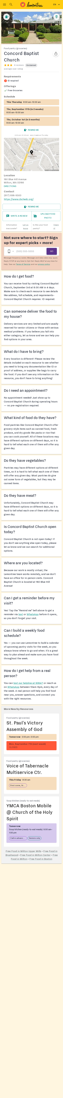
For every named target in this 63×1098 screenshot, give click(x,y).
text (20, 614)
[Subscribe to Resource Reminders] (6, 17)
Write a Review (19, 216)
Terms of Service (23, 264)
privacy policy (44, 264)
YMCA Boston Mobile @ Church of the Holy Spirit (29, 812)
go (51, 251)
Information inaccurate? (17, 227)
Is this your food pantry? (46, 227)
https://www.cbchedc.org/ (19, 199)
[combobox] (10, 251)
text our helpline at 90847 (28, 683)
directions (10, 186)
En (54, 4)
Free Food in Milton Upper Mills (23, 851)
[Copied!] (56, 53)
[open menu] (4, 4)
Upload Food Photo (48, 216)
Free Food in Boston (40, 859)
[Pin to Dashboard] (56, 17)
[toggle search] (11, 4)
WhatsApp (33, 614)
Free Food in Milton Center (35, 855)
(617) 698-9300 (12, 195)
